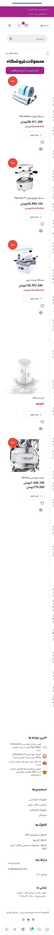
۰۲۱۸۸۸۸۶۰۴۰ (14, 863)
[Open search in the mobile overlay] (27, 38)
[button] (42, 142)
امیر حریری (24, 912)
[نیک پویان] (45, 25)
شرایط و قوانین (12, 912)
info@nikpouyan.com (17, 869)
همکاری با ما (42, 874)
